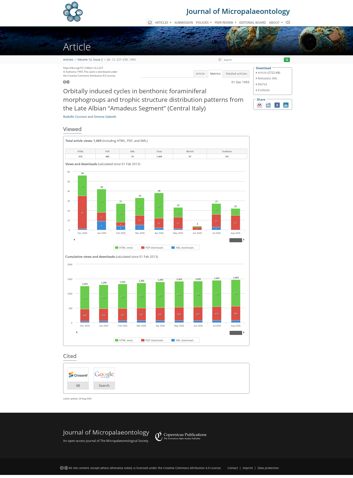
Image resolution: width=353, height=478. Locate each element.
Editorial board (252, 22)
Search (104, 385)
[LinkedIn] (286, 105)
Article (200, 74)
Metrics (215, 74)
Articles (68, 59)
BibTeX (262, 84)
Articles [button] (162, 22)
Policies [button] (202, 22)
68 (78, 385)
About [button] (274, 22)
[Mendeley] (259, 105)
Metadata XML (267, 78)
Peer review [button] (224, 22)
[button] (219, 59)
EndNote (264, 90)
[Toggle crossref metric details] (78, 374)
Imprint (248, 468)
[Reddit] (268, 105)
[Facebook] (277, 105)
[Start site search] (287, 60)
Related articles (236, 74)
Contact (233, 468)
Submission (183, 22)
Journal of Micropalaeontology (238, 11)
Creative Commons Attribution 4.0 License (192, 468)
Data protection (268, 468)
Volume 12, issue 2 (90, 59)
